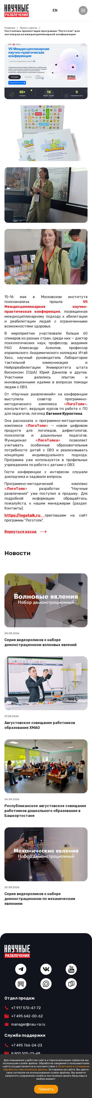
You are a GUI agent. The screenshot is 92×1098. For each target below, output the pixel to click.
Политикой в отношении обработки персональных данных (46, 1068)
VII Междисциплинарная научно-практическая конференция (46, 307)
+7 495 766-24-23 (26, 1045)
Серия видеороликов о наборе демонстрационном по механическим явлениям (39, 899)
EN (55, 10)
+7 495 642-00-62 (27, 1016)
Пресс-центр (28, 27)
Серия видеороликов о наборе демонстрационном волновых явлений (40, 642)
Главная (9, 27)
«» (15, 489)
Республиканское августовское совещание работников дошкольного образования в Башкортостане (45, 811)
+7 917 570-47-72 (26, 1008)
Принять (46, 1089)
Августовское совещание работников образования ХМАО (39, 725)
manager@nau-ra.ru (28, 1024)
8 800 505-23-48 (25, 1053)
